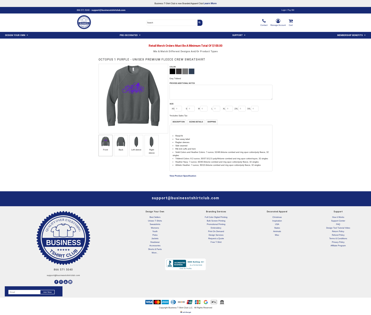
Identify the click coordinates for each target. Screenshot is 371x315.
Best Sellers (155, 217)
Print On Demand (216, 231)
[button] (17, 35)
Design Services (216, 235)
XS (173, 108)
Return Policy (338, 231)
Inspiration (277, 221)
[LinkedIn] (70, 282)
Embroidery (216, 228)
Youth (155, 231)
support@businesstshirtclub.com (109, 10)
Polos (155, 235)
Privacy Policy (338, 242)
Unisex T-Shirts (155, 221)
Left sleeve (136, 150)
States (277, 228)
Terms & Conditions (338, 238)
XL (224, 108)
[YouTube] (66, 282)
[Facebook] (56, 282)
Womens (155, 228)
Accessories (154, 245)
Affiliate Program (338, 245)
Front (105, 150)
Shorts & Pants (155, 249)
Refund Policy (338, 235)
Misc (277, 235)
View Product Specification (183, 176)
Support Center (338, 221)
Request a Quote (216, 238)
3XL (249, 108)
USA (277, 224)
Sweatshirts (155, 224)
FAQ (338, 224)
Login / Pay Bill (287, 10)
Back (121, 150)
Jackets (154, 238)
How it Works (338, 217)
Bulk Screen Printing (216, 221)
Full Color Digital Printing (216, 217)
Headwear (155, 242)
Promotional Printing (216, 224)
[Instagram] (61, 282)
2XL (236, 108)
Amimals (277, 231)
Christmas (277, 217)
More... (155, 252)
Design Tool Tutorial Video (338, 228)
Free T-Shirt (216, 242)
